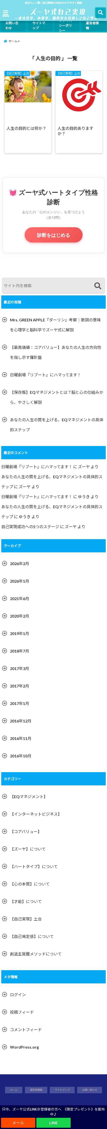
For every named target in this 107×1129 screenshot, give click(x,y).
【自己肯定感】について (32, 936)
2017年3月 (19, 668)
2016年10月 (20, 755)
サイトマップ (38, 25)
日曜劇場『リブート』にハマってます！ (45, 374)
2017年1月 (19, 703)
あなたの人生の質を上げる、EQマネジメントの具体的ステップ (56, 424)
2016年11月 (20, 738)
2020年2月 (19, 616)
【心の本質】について (30, 884)
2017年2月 (19, 685)
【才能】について (26, 901)
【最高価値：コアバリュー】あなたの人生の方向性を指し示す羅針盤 (55, 352)
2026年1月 (19, 581)
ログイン (18, 994)
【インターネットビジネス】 (36, 814)
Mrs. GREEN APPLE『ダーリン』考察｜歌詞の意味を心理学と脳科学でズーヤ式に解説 (55, 324)
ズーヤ (84, 466)
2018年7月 (19, 651)
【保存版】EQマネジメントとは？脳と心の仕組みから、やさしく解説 (56, 397)
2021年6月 (19, 598)
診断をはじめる (53, 234)
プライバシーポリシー (65, 25)
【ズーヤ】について (28, 849)
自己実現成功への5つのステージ (30, 526)
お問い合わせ (11, 25)
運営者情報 (92, 25)
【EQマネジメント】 (29, 796)
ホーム (13, 1089)
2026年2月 (19, 563)
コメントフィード (26, 1029)
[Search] (97, 286)
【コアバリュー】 (26, 831)
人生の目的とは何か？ (26, 128)
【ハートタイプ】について (34, 866)
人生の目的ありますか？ (75, 131)
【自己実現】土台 (26, 918)
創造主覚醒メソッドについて (36, 953)
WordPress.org (24, 1047)
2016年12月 (20, 720)
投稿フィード (22, 1012)
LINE (53, 1122)
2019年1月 (19, 633)
